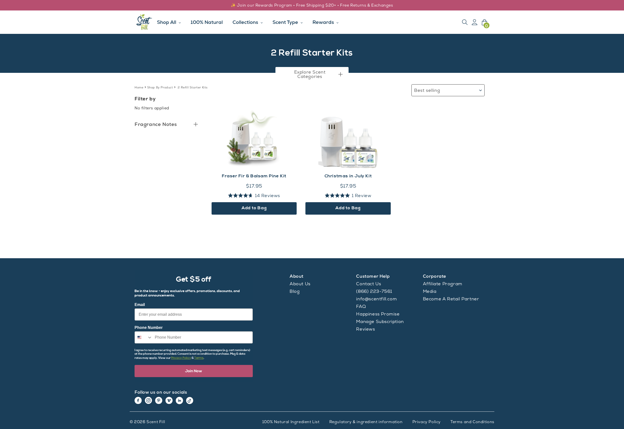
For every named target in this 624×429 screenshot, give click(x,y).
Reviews (365, 329)
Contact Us (368, 283)
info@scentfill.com (376, 299)
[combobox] (143, 337)
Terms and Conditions (472, 421)
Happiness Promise (378, 314)
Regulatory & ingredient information (366, 421)
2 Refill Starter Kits (193, 87)
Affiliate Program (442, 283)
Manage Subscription (380, 321)
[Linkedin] (179, 400)
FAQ (361, 306)
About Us (300, 283)
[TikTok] (189, 400)
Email (140, 305)
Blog (295, 291)
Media (430, 291)
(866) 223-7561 (374, 291)
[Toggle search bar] (465, 22)
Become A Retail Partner (451, 299)
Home (139, 87)
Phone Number (149, 327)
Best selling (427, 90)
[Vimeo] (169, 400)
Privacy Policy (181, 358)
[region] (312, 5)
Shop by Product (160, 87)
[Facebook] (138, 400)
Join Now (193, 371)
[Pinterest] (158, 400)
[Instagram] (148, 400)
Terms (199, 358)
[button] (312, 74)
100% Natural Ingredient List (291, 421)
